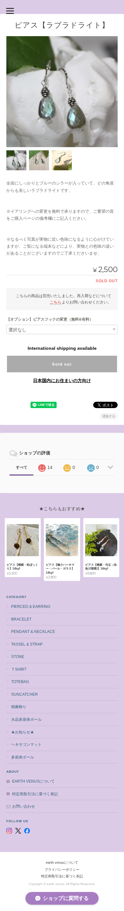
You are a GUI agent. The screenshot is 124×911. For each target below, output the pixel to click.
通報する (108, 416)
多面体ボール (22, 757)
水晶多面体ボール (26, 719)
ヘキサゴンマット (26, 744)
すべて (21, 467)
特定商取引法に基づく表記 (35, 794)
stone (17, 656)
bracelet (21, 619)
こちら (55, 302)
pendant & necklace (33, 631)
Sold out (62, 364)
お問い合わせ (23, 806)
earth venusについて (33, 781)
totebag (20, 682)
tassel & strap (27, 644)
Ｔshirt (18, 669)
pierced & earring (30, 606)
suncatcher (24, 694)
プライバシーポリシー (62, 869)
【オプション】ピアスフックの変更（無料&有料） (49, 319)
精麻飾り (18, 707)
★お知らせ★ (22, 732)
